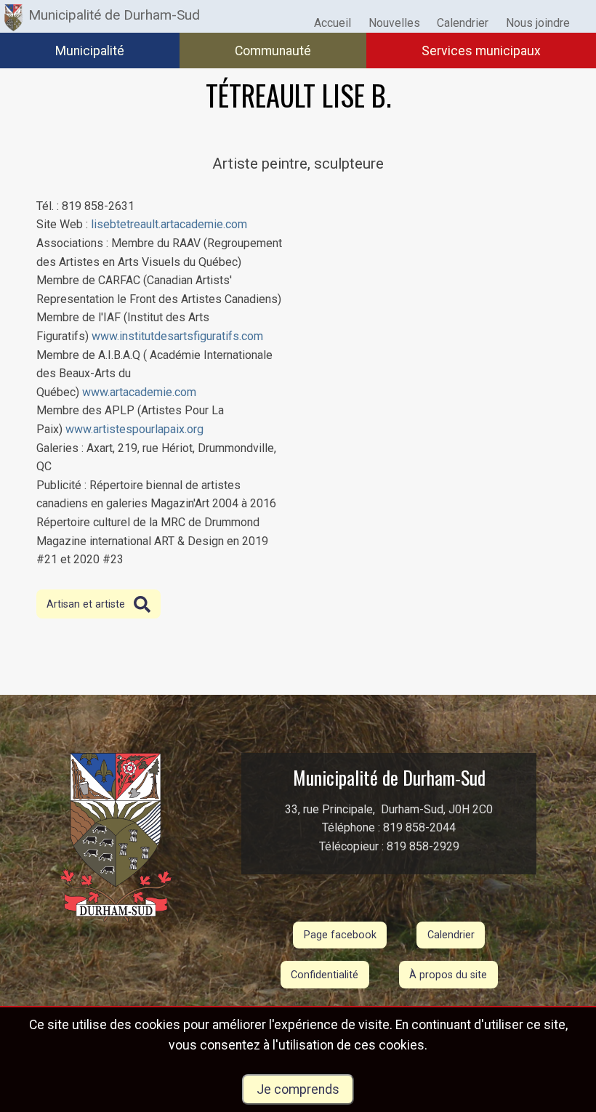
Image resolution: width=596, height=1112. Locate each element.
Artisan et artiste (86, 604)
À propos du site (448, 975)
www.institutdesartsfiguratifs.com (177, 336)
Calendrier (451, 935)
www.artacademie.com (139, 392)
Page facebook (340, 935)
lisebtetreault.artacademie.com (169, 224)
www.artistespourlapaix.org (134, 429)
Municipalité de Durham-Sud (114, 15)
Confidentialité (324, 975)
